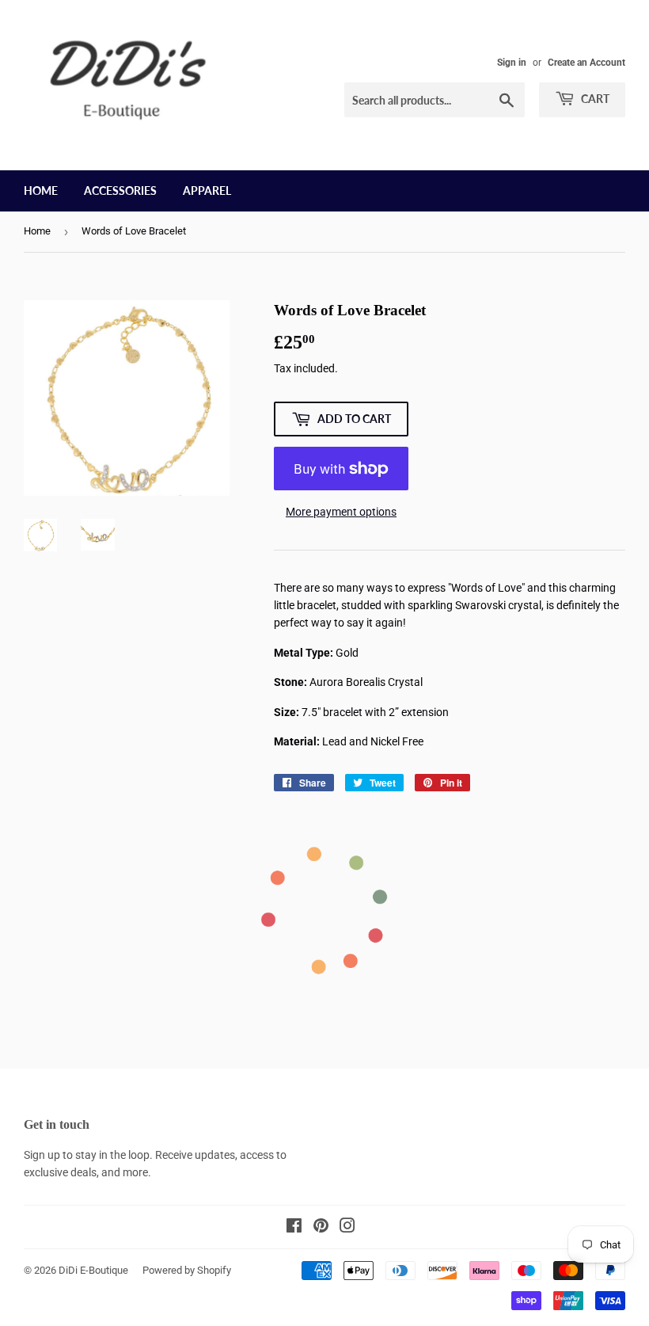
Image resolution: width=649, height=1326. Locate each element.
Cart (594, 98)
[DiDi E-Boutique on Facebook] (294, 1227)
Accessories (120, 190)
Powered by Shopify (186, 1270)
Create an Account (586, 62)
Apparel (207, 190)
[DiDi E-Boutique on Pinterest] (321, 1227)
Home (41, 190)
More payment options (341, 511)
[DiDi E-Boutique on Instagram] (347, 1227)
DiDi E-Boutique (93, 1270)
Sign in (511, 62)
